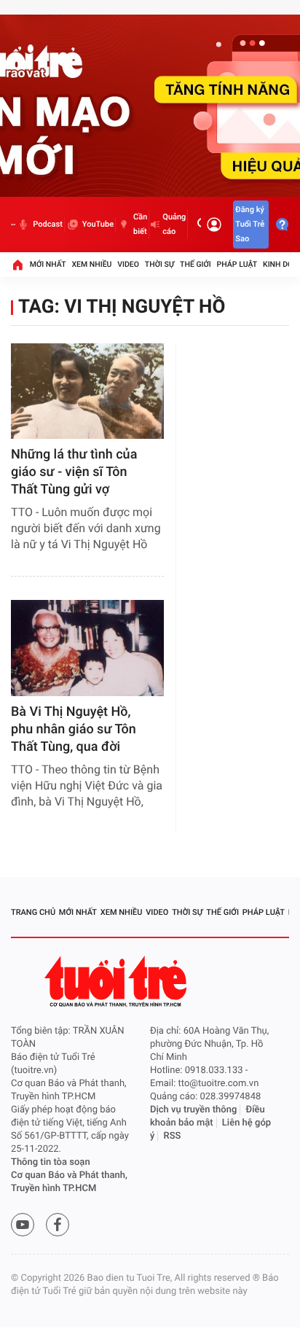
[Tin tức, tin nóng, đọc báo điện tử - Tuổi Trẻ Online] (13, 224)
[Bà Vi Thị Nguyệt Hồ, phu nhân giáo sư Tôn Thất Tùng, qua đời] (87, 647)
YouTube (98, 224)
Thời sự (159, 264)
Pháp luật (237, 264)
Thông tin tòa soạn (50, 1162)
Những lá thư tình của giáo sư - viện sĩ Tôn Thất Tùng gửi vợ (74, 472)
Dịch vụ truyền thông (193, 1109)
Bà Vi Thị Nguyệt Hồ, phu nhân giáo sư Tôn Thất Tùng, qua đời (73, 729)
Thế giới (195, 264)
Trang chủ (33, 912)
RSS (172, 1136)
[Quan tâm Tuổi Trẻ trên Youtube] (22, 1224)
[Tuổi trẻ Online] (117, 981)
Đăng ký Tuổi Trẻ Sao (249, 224)
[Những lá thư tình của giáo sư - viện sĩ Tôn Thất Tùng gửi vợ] (87, 391)
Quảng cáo (174, 224)
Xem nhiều (91, 264)
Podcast (47, 224)
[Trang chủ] (17, 264)
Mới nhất (48, 264)
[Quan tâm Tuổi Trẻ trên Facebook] (57, 1224)
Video (128, 264)
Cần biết (140, 224)
